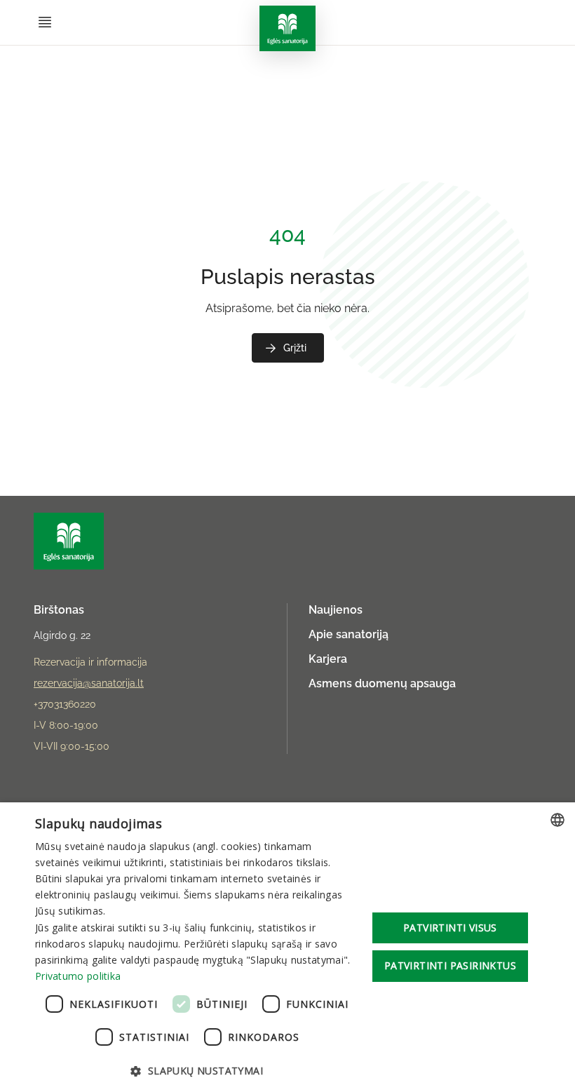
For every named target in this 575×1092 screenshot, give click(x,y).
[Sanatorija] (287, 28)
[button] (197, 1070)
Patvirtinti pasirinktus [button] (450, 965)
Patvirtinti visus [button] (450, 927)
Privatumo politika (78, 976)
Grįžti (294, 347)
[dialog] (287, 947)
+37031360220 (65, 704)
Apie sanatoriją (348, 634)
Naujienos (336, 609)
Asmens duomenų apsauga (382, 683)
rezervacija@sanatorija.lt (89, 683)
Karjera (328, 659)
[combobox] (557, 820)
